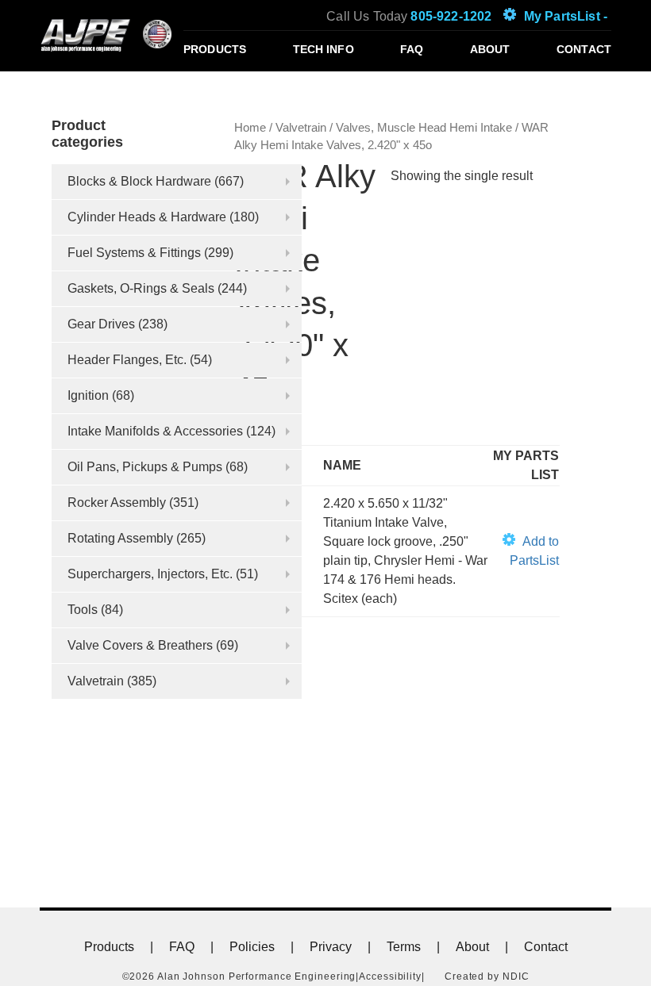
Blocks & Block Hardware (139, 181)
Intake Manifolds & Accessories (155, 431)
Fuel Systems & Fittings (134, 252)
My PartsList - (565, 16)
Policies (252, 946)
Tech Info (323, 49)
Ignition (88, 395)
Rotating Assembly (120, 538)
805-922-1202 (450, 16)
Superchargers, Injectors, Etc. (150, 574)
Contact (584, 49)
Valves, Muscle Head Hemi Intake (424, 127)
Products (214, 49)
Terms (404, 946)
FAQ (411, 49)
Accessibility (390, 976)
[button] (524, 551)
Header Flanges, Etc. (127, 359)
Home (250, 127)
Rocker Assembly (116, 502)
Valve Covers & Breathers (140, 645)
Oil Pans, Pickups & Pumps (144, 467)
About (490, 49)
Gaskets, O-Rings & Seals (140, 288)
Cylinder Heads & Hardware (146, 217)
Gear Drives (101, 324)
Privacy (331, 946)
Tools (82, 609)
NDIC (516, 976)
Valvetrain (95, 681)
